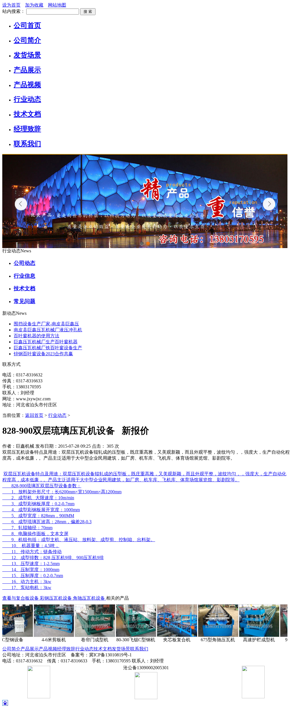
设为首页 (11, 5)
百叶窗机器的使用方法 (36, 335)
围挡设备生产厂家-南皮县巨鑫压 (46, 323)
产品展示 (30, 648)
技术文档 (103, 648)
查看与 (9, 598)
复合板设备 (28, 598)
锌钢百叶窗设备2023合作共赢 (43, 353)
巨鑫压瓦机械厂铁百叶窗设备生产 (48, 347)
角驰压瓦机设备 (89, 598)
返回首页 (34, 415)
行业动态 (57, 415)
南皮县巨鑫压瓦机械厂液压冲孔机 (48, 329)
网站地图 (57, 5)
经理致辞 (66, 648)
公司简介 (11, 648)
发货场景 (121, 648)
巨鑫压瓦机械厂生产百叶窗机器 (46, 341)
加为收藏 (34, 5)
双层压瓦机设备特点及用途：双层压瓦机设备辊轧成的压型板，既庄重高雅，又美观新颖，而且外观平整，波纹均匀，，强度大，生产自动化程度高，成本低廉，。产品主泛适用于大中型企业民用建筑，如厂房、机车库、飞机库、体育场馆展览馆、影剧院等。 (144, 476)
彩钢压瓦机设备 (56, 598)
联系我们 (139, 648)
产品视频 (48, 648)
